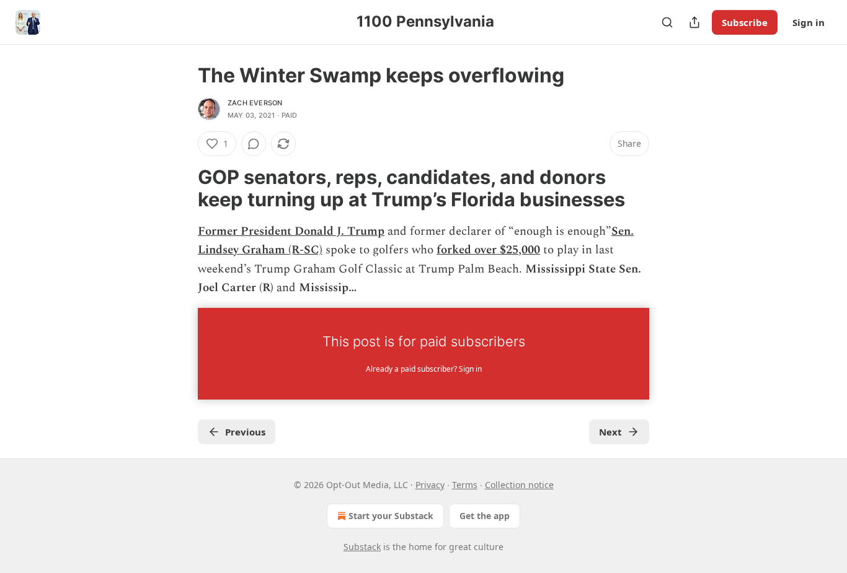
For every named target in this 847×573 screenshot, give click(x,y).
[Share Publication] (694, 22)
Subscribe (745, 22)
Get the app (484, 516)
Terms (464, 485)
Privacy (430, 485)
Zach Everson (255, 102)
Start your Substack (390, 516)
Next (610, 432)
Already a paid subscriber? (424, 369)
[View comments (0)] (253, 143)
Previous (245, 432)
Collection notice (519, 485)
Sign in (808, 22)
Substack (362, 547)
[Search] (667, 22)
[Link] (180, 188)
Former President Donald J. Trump (291, 231)
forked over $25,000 (488, 250)
